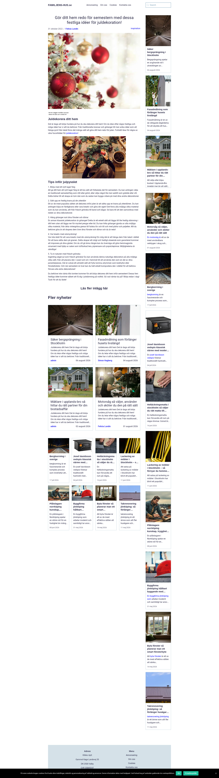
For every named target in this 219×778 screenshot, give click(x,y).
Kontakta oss (125, 5)
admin (53, 360)
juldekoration (72, 133)
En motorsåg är (154, 237)
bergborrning (153, 294)
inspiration (135, 28)
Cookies (113, 5)
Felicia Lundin (72, 29)
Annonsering (92, 5)
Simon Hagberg (105, 360)
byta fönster (155, 656)
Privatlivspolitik (191, 773)
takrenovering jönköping (158, 716)
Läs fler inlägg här (94, 288)
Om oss (103, 5)
